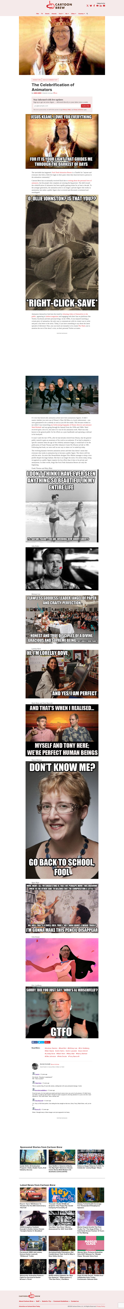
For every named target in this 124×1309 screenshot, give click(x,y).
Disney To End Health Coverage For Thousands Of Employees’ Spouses (89, 1206)
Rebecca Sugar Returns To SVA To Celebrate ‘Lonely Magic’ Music (90, 1167)
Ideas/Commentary (50, 80)
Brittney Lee (72, 1048)
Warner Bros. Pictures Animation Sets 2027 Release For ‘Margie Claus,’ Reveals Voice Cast (89, 1254)
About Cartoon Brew (26, 1301)
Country (81, 13)
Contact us (75, 1301)
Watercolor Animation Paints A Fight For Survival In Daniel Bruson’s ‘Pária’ (31, 1277)
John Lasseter (72, 1051)
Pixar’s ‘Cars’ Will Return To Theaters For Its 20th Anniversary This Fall (33, 1206)
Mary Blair (71, 1053)
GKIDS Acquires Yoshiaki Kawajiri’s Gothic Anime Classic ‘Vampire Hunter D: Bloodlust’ (32, 1229)
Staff (37, 1301)
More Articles (55, 1064)
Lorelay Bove (50, 1053)
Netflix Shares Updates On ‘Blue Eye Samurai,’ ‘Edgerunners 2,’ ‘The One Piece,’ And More (61, 1277)
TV (42, 13)
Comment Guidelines (60, 1301)
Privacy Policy (67, 109)
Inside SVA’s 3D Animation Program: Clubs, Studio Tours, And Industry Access (33, 1168)
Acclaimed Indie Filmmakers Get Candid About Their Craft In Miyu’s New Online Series (62, 1254)
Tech (60, 13)
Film (37, 13)
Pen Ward (82, 326)
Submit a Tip (46, 1301)
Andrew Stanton (51, 1048)
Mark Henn (61, 1053)
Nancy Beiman (82, 1053)
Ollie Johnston (51, 1056)
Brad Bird (63, 1048)
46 (56, 93)
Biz (66, 13)
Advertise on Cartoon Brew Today (29, 1306)
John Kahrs (60, 1051)
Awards (54, 13)
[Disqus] (62, 1092)
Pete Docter (62, 1056)
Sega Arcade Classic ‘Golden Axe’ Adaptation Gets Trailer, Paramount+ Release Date (90, 1277)
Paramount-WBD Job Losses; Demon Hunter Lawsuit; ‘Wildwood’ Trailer (31, 1254)
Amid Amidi (37, 93)
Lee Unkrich (83, 1051)
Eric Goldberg (84, 1048)
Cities (73, 13)
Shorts (47, 13)
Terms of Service (78, 109)
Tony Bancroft (74, 1056)
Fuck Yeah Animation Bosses (62, 172)
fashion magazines (52, 316)
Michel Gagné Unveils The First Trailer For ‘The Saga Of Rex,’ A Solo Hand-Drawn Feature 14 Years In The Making (90, 1230)
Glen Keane (50, 1051)
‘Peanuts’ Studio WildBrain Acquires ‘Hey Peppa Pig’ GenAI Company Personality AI (61, 1206)
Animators (36, 80)
